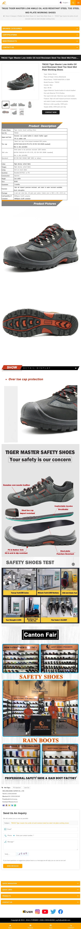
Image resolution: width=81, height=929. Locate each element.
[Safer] (27, 911)
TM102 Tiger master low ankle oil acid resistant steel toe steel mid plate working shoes (40, 823)
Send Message (13, 866)
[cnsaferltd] (12, 805)
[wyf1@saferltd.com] (9, 805)
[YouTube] (45, 911)
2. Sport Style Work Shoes (43, 16)
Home (7, 16)
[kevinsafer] (3, 805)
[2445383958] (6, 805)
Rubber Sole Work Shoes (25, 16)
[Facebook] (60, 911)
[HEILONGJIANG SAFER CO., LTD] (4, 2)
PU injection (17, 787)
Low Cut (26, 787)
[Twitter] (53, 911)
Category (13, 16)
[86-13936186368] (15, 805)
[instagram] (37, 911)
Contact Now (50, 112)
